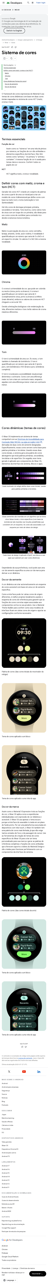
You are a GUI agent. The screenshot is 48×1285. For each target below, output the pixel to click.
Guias (13, 43)
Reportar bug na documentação (13, 1224)
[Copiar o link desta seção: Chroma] (12, 282)
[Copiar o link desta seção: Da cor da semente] (23, 579)
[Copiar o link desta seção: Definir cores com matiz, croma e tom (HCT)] (17, 187)
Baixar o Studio (7, 1208)
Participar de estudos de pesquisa (13, 1231)
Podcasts (5, 1105)
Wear (17, 10)
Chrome (4, 1249)
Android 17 (5, 1166)
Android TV (6, 1156)
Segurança (6, 1091)
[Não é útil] (15, 47)
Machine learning (8, 1118)
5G (3, 1132)
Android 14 (6, 1177)
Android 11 (5, 1187)
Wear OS (5, 1145)
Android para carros (9, 1153)
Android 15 (5, 1173)
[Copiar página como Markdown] (12, 58)
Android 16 (6, 1169)
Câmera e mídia (7, 1125)
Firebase (5, 1253)
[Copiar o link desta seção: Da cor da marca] (21, 807)
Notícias (4, 1098)
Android (5, 1083)
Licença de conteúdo (25, 1058)
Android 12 (5, 1184)
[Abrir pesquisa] (28, 2)
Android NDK (6, 1211)
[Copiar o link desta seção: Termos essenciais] (27, 139)
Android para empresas (10, 1087)
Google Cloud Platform (10, 1257)
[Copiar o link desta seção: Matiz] (9, 224)
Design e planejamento (25, 40)
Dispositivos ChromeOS (10, 1149)
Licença (15, 1268)
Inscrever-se (38, 1274)
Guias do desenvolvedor (10, 1200)
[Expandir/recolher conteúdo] (15, 65)
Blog (3, 1101)
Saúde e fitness (7, 1122)
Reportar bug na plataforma (12, 1221)
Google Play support (9, 1228)
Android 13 (5, 1180)
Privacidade (6, 1129)
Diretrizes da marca (27, 1268)
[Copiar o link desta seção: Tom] (8, 352)
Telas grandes (6, 1142)
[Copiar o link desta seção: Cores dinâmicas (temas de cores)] (4, 432)
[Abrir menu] (3, 2)
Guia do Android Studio (10, 1197)
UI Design (6, 10)
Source (4, 1094)
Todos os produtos (9, 1260)
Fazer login (40, 3)
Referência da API (8, 1204)
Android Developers (8, 40)
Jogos (4, 1114)
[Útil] (12, 47)
